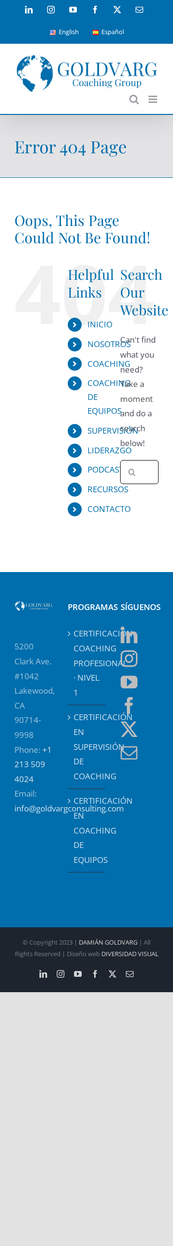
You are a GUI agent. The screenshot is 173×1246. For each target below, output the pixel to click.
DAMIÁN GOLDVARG (108, 942)
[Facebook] (129, 705)
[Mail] (129, 752)
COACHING (108, 363)
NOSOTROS (109, 343)
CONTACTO (109, 508)
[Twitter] (129, 729)
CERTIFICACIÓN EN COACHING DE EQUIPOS (87, 830)
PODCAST (105, 469)
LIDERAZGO (109, 450)
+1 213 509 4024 (33, 764)
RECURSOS (107, 489)
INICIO (99, 324)
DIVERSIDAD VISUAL (130, 953)
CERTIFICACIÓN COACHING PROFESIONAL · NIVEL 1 (87, 663)
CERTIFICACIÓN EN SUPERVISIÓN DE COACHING (87, 746)
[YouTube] (129, 681)
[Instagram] (129, 658)
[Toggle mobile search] (134, 99)
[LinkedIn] (129, 634)
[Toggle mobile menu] (153, 99)
